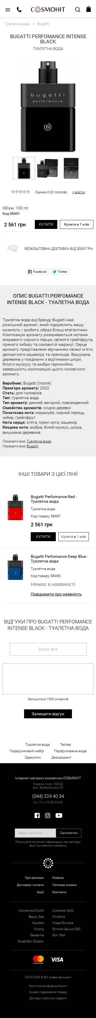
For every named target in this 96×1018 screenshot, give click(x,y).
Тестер (65, 744)
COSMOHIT (48, 9)
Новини (58, 878)
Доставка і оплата (30, 885)
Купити (46, 224)
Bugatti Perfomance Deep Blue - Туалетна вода (59, 558)
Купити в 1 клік (76, 224)
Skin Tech (59, 935)
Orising (39, 929)
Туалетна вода (39, 441)
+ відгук (78, 192)
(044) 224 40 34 (48, 796)
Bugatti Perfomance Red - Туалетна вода (54, 499)
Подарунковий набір (26, 751)
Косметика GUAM (31, 910)
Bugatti (32, 446)
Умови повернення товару (48, 992)
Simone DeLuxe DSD (66, 929)
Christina (58, 917)
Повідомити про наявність (56, 594)
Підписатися (69, 833)
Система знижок (64, 885)
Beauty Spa (36, 917)
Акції (40, 892)
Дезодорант (61, 757)
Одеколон (33, 757)
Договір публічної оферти (48, 998)
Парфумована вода (70, 751)
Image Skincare (62, 923)
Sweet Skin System (31, 941)
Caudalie (38, 923)
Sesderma (37, 935)
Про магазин (34, 878)
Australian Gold (62, 910)
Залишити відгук (48, 713)
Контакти (59, 892)
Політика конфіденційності (48, 986)
